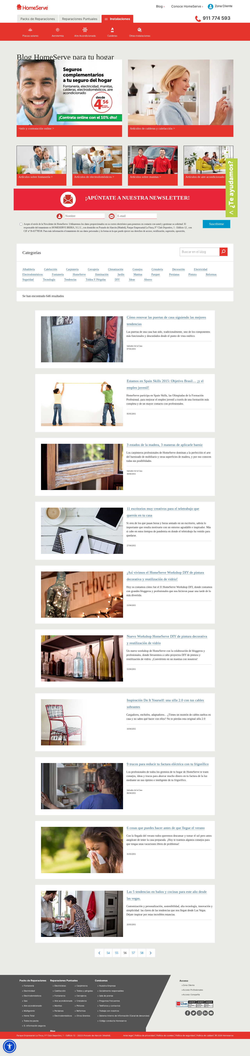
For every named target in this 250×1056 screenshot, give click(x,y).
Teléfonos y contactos (109, 1005)
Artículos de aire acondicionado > (206, 176)
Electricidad (200, 269)
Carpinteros (82, 986)
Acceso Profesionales (193, 990)
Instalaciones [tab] (120, 19)
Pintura (192, 274)
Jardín (121, 274)
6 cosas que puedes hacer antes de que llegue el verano (166, 828)
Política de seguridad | (185, 1035)
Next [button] (150, 953)
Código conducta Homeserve (113, 1021)
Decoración (178, 269)
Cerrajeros (81, 996)
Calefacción (50, 269)
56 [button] (125, 953)
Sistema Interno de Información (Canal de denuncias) (124, 1015)
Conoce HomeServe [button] (186, 6)
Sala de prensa (106, 996)
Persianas (174, 274)
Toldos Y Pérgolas (96, 279)
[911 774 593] (198, 18)
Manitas (138, 274)
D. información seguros (34, 1025)
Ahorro (148, 279)
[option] (108, 953)
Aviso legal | (129, 1035)
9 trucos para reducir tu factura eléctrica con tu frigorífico (168, 764)
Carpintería (72, 269)
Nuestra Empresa (107, 986)
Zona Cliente (189, 985)
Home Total (28, 1015)
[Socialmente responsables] (98, 991)
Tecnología (49, 279)
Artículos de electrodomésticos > (94, 176)
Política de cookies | (165, 1035)
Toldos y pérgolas (84, 991)
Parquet (155, 274)
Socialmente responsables (111, 991)
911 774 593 (216, 18)
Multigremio (29, 1011)
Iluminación (101, 274)
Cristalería (157, 269)
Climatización (115, 269)
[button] (9, 1046)
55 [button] (116, 953)
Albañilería (28, 269)
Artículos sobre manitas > (145, 176)
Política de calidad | (205, 1035)
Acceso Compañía (191, 994)
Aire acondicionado (32, 1005)
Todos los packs (30, 1021)
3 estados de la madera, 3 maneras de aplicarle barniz (165, 445)
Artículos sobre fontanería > (36, 176)
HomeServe (79, 274)
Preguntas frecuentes (109, 1001)
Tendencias (70, 279)
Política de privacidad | (145, 1035)
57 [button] (133, 953)
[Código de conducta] (98, 1021)
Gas (25, 1001)
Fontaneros (59, 996)
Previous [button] (99, 953)
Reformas (211, 274)
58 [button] (141, 953)
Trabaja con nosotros (109, 1011)
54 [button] (108, 953)
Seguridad (28, 279)
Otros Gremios (83, 1015)
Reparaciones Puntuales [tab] (79, 19)
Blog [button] (159, 6)
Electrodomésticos (32, 274)
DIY (117, 279)
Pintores (80, 1005)
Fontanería (58, 274)
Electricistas (60, 986)
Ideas (132, 279)
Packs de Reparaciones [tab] (38, 19)
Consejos (137, 269)
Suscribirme (216, 224)
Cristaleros (81, 1001)
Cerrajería (93, 269)
